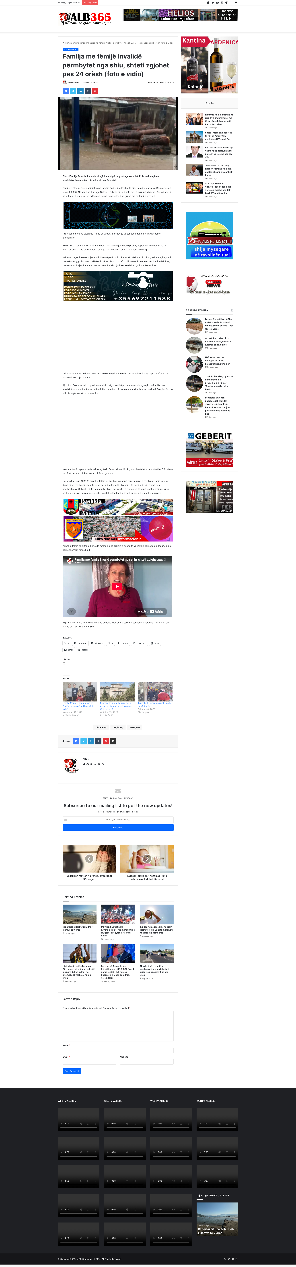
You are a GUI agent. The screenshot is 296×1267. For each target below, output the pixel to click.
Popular (210, 103)
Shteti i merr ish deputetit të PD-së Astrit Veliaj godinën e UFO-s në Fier (218, 135)
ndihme (118, 727)
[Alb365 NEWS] (85, 19)
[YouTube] (99, 764)
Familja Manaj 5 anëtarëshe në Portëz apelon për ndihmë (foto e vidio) (79, 706)
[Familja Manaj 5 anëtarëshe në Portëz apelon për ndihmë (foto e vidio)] (80, 691)
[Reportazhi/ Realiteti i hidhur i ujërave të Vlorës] (80, 914)
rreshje (135, 727)
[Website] (84, 764)
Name (66, 1045)
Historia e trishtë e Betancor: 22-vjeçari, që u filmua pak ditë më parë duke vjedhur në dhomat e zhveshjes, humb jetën (79, 972)
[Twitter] (92, 764)
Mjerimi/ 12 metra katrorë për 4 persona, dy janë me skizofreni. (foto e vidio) (116, 706)
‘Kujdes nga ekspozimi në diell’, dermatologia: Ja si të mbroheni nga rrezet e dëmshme (156, 929)
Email (66, 1057)
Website (124, 1057)
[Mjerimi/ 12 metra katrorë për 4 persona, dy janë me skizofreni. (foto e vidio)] (117, 691)
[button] (65, 335)
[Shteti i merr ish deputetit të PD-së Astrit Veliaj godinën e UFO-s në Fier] (194, 137)
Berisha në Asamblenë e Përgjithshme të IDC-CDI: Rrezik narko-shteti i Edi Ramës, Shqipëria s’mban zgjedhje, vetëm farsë (117, 972)
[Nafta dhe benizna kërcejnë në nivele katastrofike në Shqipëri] (194, 364)
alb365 (71, 82)
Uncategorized (79, 43)
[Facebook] (88, 764)
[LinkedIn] (96, 764)
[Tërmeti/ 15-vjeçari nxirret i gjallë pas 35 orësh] (155, 691)
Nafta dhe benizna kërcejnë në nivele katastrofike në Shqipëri (217, 360)
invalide (102, 727)
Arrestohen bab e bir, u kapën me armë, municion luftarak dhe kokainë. (218, 341)
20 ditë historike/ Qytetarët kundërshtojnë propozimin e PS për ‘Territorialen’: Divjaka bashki (219, 383)
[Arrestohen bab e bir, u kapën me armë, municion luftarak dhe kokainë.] (194, 345)
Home (67, 43)
